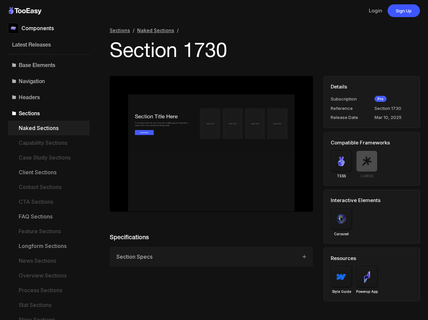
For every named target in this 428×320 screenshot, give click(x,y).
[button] (49, 65)
